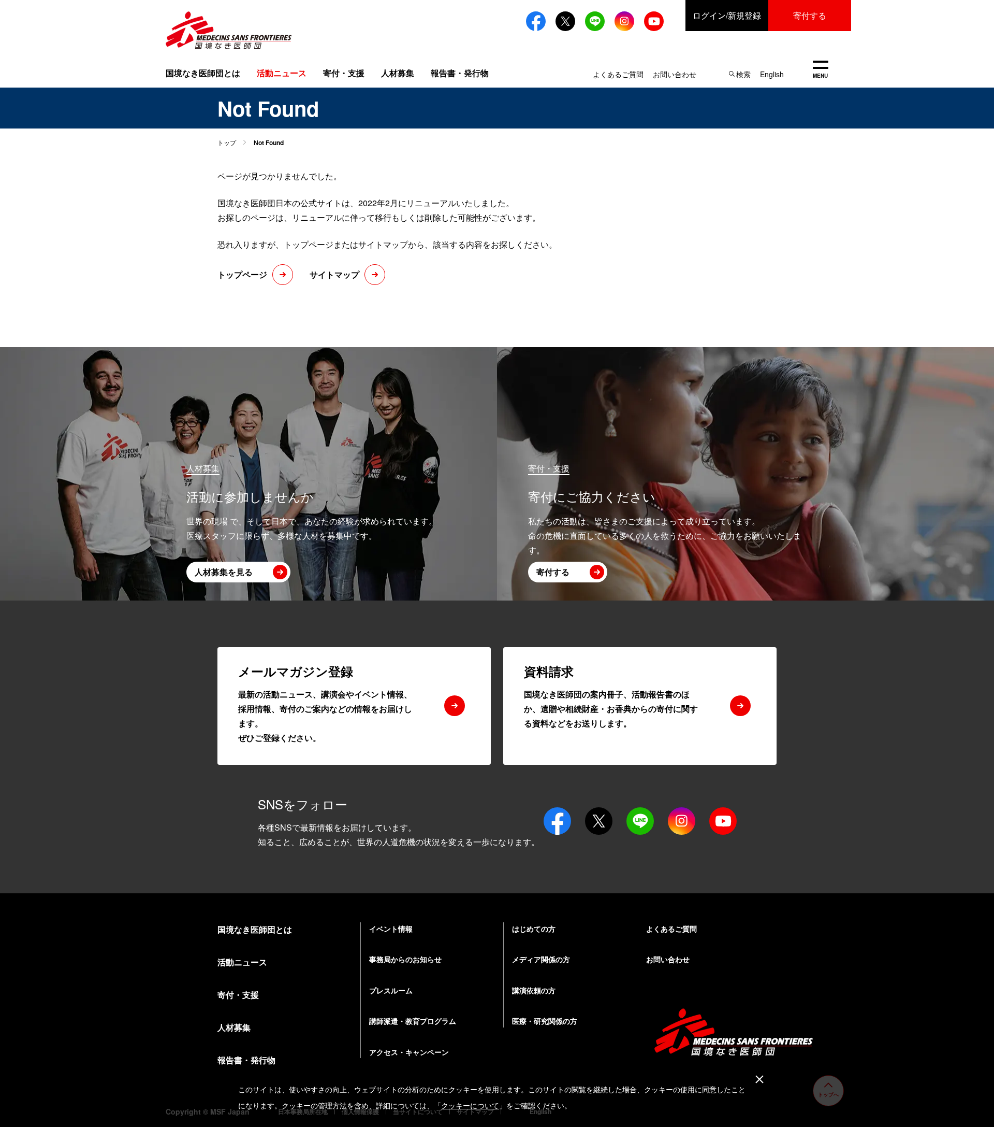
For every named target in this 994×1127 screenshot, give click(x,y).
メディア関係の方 (541, 959)
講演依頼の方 (534, 990)
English (772, 74)
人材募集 (397, 73)
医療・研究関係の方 (544, 1021)
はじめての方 (534, 928)
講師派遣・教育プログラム (412, 1021)
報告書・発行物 (460, 73)
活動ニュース (242, 962)
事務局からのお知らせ (405, 959)
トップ (226, 142)
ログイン (727, 15)
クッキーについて (470, 1105)
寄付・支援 (343, 73)
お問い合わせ (674, 74)
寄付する (809, 15)
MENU (820, 70)
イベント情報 (391, 928)
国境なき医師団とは (203, 73)
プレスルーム (391, 990)
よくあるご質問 (618, 74)
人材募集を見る (224, 572)
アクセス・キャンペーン (409, 1052)
